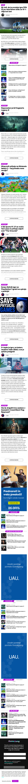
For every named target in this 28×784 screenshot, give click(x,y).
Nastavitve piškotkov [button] (6, 781)
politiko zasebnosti (8, 762)
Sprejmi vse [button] (15, 781)
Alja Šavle (8, 15)
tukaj (3, 777)
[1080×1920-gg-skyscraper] (14, 510)
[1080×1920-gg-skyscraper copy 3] (14, 599)
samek (7, 113)
